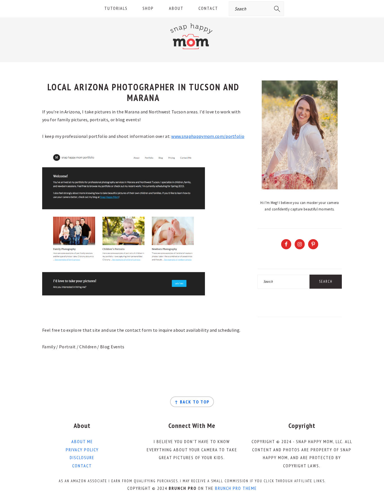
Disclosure (82, 457)
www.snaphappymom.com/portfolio (207, 136)
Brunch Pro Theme (236, 488)
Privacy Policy (82, 449)
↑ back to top (192, 402)
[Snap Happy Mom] (192, 50)
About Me (82, 441)
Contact (82, 465)
